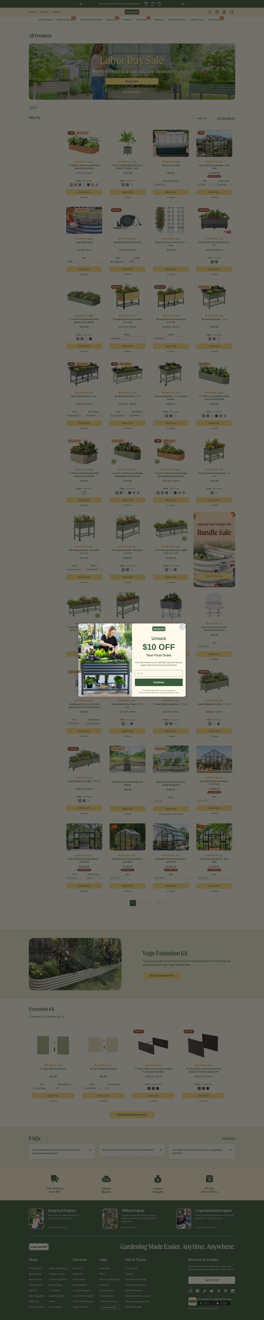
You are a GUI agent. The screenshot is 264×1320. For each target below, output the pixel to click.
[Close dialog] (182, 627)
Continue (158, 682)
